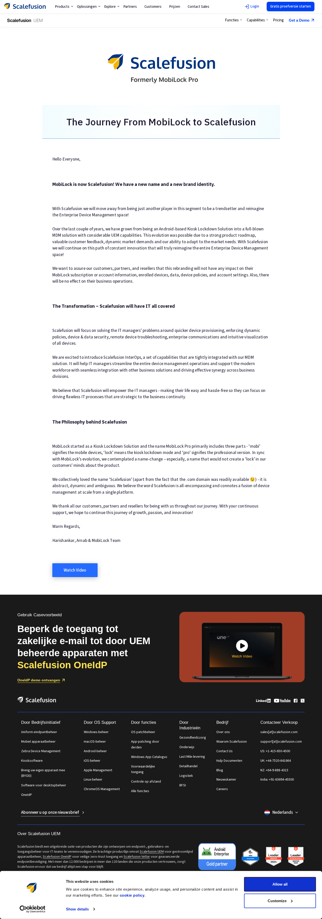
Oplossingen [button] (87, 6)
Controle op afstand (146, 781)
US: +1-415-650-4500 (275, 751)
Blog (219, 770)
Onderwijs (186, 747)
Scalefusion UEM (152, 851)
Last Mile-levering (192, 756)
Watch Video (75, 570)
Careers (222, 789)
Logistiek (186, 775)
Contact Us (224, 751)
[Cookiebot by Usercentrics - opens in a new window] (33, 909)
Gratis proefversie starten (290, 6)
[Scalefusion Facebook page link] (296, 701)
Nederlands (282, 812)
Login (254, 6)
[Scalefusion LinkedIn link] (263, 701)
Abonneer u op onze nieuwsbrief (50, 812)
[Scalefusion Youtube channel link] (282, 701)
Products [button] (62, 6)
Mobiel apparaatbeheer (38, 741)
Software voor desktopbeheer (43, 785)
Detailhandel (188, 766)
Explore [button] (110, 6)
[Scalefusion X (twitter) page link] (303, 701)
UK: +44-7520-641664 (275, 760)
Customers (153, 6)
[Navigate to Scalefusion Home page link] (36, 701)
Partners (130, 6)
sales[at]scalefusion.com (279, 732)
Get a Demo (299, 20)
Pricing (278, 20)
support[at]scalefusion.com (281, 741)
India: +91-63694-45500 (277, 779)
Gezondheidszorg (192, 737)
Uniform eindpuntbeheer (39, 732)
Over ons (223, 732)
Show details (77, 909)
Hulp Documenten (229, 760)
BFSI (182, 785)
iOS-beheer (92, 760)
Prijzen (174, 6)
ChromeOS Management (102, 789)
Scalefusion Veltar (137, 856)
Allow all (280, 884)
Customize (277, 900)
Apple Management (98, 770)
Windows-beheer (96, 732)
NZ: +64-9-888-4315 (274, 770)
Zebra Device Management (40, 751)
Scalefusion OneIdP (57, 856)
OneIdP (26, 794)
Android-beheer (95, 751)
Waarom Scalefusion (231, 741)
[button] (233, 20)
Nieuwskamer (226, 779)
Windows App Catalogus (149, 756)
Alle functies (140, 791)
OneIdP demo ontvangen (38, 680)
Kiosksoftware (32, 760)
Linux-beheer (93, 779)
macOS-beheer (95, 741)
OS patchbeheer (143, 732)
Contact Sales (198, 6)
